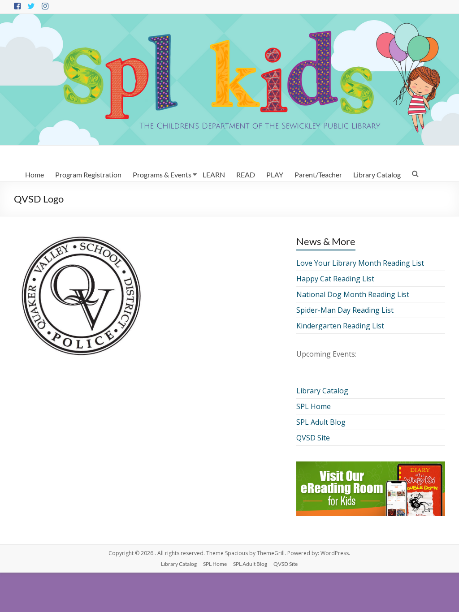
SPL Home (313, 406)
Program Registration (88, 174)
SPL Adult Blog (321, 422)
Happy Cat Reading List (335, 279)
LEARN (214, 174)
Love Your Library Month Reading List (360, 263)
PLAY (274, 174)
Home (34, 174)
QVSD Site (313, 438)
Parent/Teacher (318, 174)
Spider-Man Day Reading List (345, 310)
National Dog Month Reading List (352, 294)
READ (245, 174)
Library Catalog (377, 174)
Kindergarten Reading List (340, 326)
